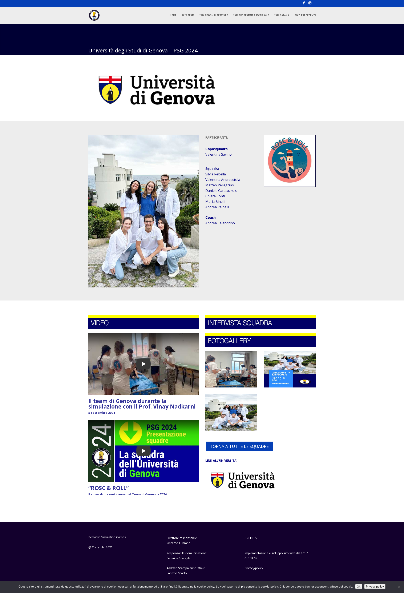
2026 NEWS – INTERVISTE (213, 15)
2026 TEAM (188, 15)
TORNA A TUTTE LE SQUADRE (239, 446)
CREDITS (251, 538)
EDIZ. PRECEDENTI (305, 15)
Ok (358, 586)
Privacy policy (375, 586)
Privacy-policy (254, 568)
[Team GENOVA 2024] (290, 386)
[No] (399, 587)
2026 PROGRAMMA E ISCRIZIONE (251, 15)
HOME (173, 15)
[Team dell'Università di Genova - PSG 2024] (231, 430)
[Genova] (231, 386)
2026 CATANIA (282, 15)
